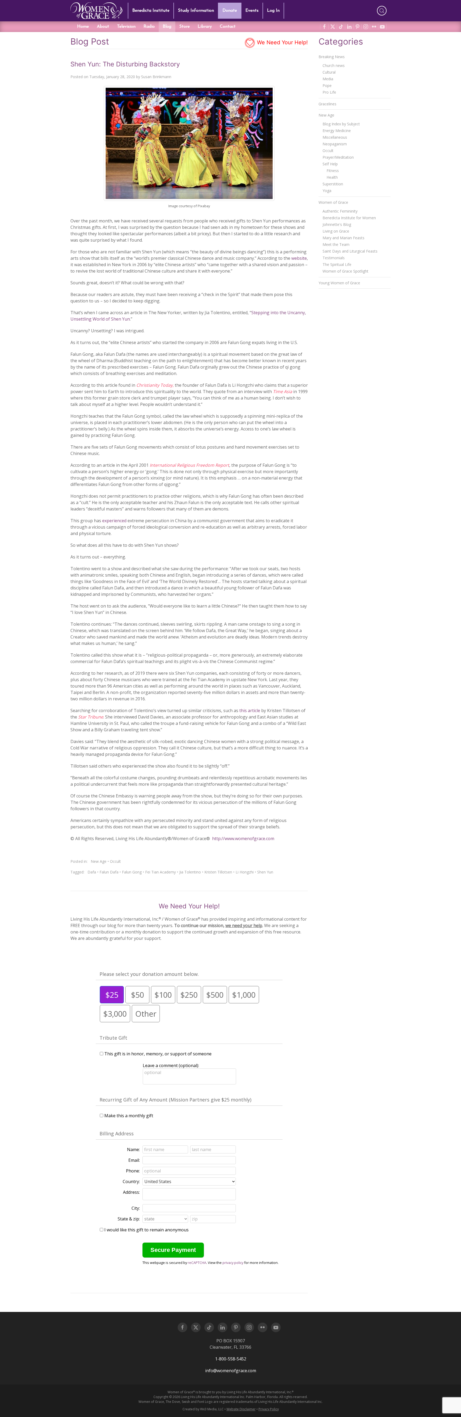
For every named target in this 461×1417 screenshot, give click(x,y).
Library (205, 27)
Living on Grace (336, 231)
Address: (131, 1192)
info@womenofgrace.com (230, 1371)
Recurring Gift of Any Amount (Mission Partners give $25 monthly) (175, 1099)
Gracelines (327, 103)
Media (328, 78)
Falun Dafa (109, 872)
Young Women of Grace (339, 282)
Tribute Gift (113, 1038)
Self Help (330, 163)
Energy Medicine (337, 130)
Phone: (133, 1171)
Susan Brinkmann (156, 76)
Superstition (333, 183)
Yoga (327, 190)
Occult (115, 861)
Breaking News (332, 56)
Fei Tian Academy (160, 872)
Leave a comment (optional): (171, 1065)
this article (249, 710)
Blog (167, 27)
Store (184, 27)
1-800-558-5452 (230, 1359)
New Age (98, 861)
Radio (149, 27)
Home (83, 27)
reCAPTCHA (197, 1262)
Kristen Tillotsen (218, 872)
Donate (229, 11)
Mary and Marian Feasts (343, 237)
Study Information (196, 11)
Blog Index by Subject (341, 123)
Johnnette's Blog (337, 224)
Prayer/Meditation (338, 157)
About (103, 27)
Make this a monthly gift (128, 1116)
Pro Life (329, 92)
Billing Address (117, 1133)
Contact (228, 27)
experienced (114, 521)
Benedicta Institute (150, 11)
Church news (334, 65)
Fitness (333, 170)
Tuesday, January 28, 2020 (112, 76)
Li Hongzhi (245, 872)
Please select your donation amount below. (149, 974)
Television (126, 27)
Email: (134, 1160)
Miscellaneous (335, 137)
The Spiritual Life (337, 264)
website (298, 258)
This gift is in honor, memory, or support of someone (158, 1054)
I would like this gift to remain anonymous (146, 1230)
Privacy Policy (269, 1409)
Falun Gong (132, 872)
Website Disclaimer (241, 1409)
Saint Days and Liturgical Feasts (350, 251)
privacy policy (232, 1262)
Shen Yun (265, 872)
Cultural (329, 72)
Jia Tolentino (190, 872)
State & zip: (129, 1219)
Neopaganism (335, 143)
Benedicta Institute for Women (349, 217)
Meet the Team (336, 244)
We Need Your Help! (281, 42)
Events (252, 11)
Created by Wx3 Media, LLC (203, 1409)
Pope (327, 85)
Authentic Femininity (340, 211)
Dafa (92, 872)
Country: (131, 1181)
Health (332, 177)
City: (136, 1208)
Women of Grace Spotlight (345, 271)
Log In (273, 11)
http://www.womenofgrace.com (243, 838)
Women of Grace (333, 202)
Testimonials (334, 257)
